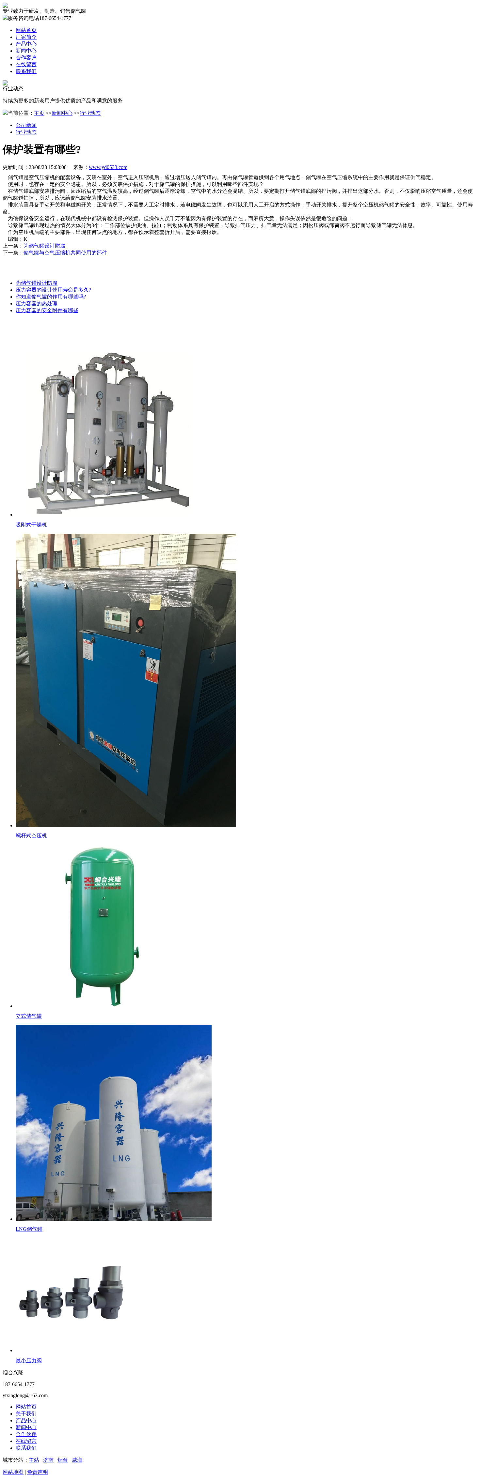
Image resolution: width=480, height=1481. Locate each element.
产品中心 (26, 1420)
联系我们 (26, 1448)
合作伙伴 (26, 1434)
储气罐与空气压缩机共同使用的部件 (65, 252)
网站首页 (26, 1407)
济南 (48, 1460)
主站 (34, 1460)
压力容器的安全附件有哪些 (47, 310)
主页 (39, 113)
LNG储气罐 (29, 1229)
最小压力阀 (29, 1360)
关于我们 (26, 1413)
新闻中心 (62, 113)
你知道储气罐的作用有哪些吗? (51, 296)
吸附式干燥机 (31, 524)
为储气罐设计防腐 (44, 246)
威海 (77, 1460)
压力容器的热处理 (36, 303)
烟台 (62, 1460)
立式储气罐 (29, 1016)
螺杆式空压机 (31, 835)
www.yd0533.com (108, 167)
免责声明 (37, 1472)
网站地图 (13, 1472)
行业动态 (90, 113)
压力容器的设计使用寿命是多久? (53, 290)
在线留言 (26, 1441)
